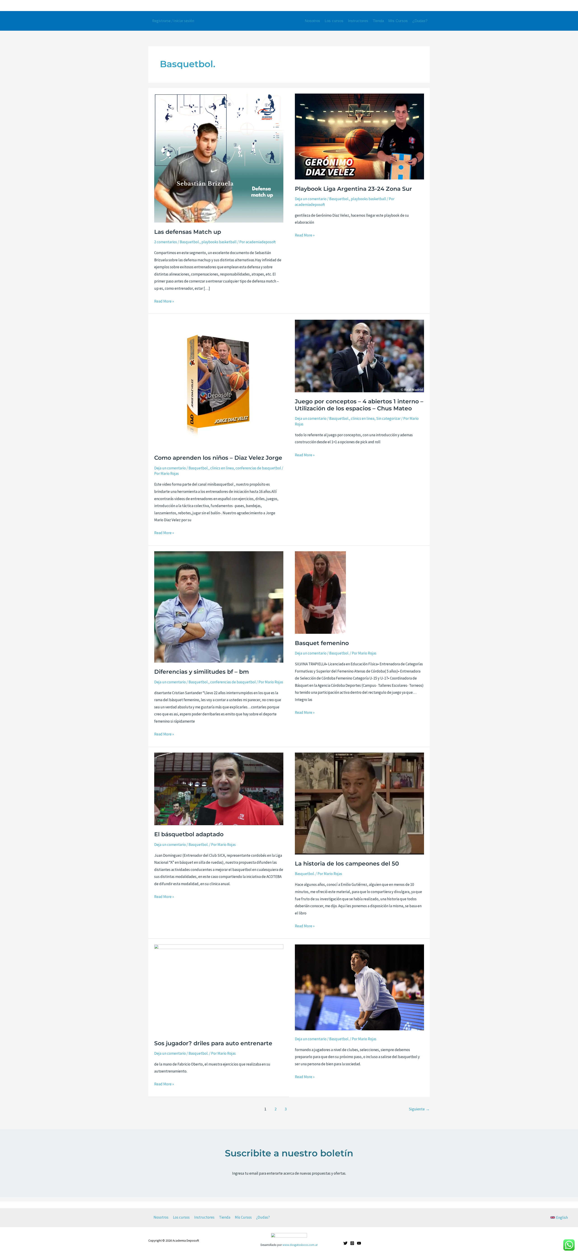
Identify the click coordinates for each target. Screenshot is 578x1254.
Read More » (164, 301)
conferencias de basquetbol (258, 468)
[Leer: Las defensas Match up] (218, 157)
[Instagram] (403, 6)
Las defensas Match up (187, 231)
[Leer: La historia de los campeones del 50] (359, 803)
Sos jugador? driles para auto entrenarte (213, 1043)
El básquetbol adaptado (189, 834)
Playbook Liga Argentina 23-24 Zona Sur (353, 188)
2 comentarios (165, 241)
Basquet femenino (322, 643)
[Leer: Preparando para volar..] (359, 987)
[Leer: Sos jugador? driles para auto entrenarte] (218, 988)
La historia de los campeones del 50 (347, 863)
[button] (559, 1217)
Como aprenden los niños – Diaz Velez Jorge (218, 457)
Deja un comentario (310, 198)
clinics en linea (222, 468)
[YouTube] (411, 6)
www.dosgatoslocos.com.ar (300, 1245)
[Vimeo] (427, 6)
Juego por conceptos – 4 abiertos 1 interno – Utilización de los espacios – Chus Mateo (359, 405)
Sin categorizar (388, 418)
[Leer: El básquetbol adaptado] (218, 788)
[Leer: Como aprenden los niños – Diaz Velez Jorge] (218, 383)
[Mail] (419, 6)
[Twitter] (395, 6)
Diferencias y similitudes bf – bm (201, 671)
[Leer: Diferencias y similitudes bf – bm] (218, 606)
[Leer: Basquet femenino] (320, 592)
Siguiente (419, 1109)
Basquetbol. (190, 241)
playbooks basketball (219, 241)
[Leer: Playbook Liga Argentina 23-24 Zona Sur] (359, 136)
